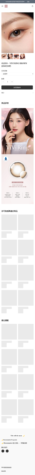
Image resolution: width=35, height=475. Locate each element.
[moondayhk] (6, 6)
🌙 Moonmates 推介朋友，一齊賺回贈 (14, 443)
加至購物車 (17, 87)
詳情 (28, 1)
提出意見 (3, 471)
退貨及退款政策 (7, 467)
